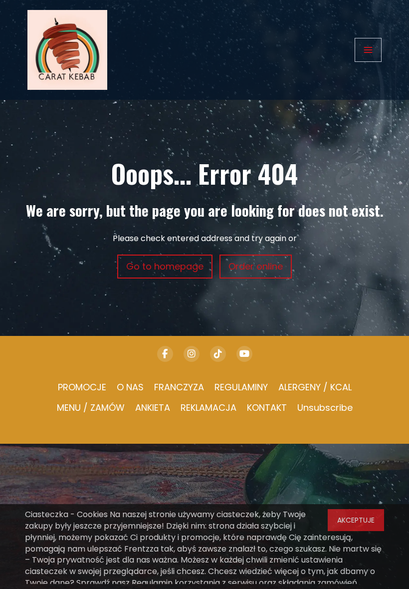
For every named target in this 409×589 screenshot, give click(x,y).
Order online (255, 266)
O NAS (130, 387)
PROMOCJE (82, 387)
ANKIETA (152, 407)
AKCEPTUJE (356, 520)
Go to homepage (165, 266)
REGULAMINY (241, 387)
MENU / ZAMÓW (91, 407)
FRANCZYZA (179, 387)
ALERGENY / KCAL (315, 387)
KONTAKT (267, 407)
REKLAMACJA (208, 407)
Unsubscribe (325, 407)
